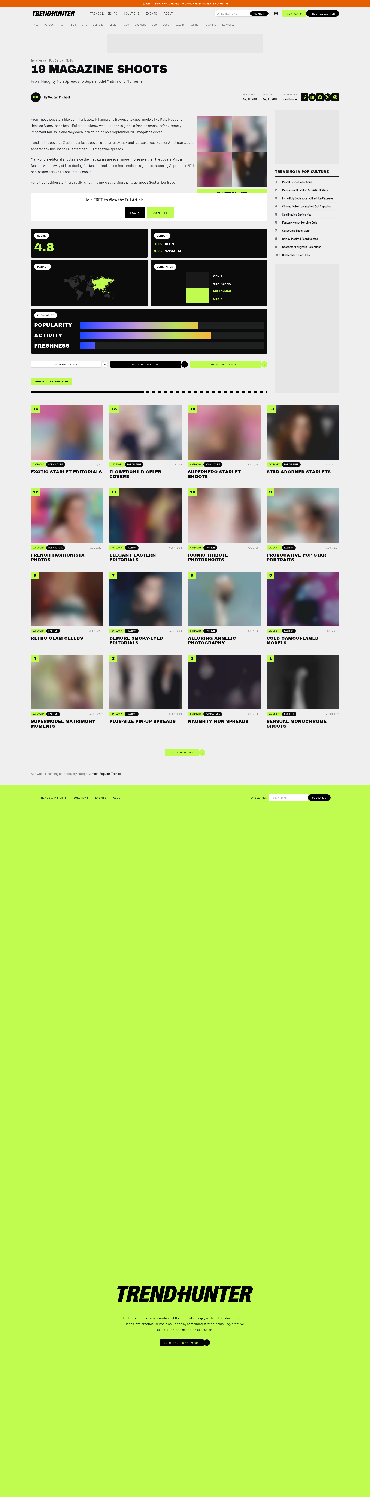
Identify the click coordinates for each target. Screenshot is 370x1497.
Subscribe (319, 797)
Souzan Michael (59, 97)
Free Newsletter (323, 13)
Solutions (131, 13)
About (168, 13)
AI (62, 24)
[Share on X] (327, 97)
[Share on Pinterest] (335, 97)
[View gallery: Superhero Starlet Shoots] (214, 169)
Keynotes (228, 24)
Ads (126, 24)
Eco (154, 24)
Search (259, 13)
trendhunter (289, 99)
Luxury (179, 24)
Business (140, 24)
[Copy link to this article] (304, 97)
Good (166, 24)
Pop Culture (56, 60)
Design (114, 24)
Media (69, 60)
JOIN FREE (160, 212)
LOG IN (135, 212)
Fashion (195, 24)
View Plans (294, 13)
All (36, 24)
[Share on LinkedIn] (312, 97)
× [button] (334, 3)
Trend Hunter (39, 60)
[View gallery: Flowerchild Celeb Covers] (249, 134)
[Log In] (276, 13)
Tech (73, 24)
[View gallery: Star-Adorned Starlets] (249, 169)
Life (84, 24)
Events (151, 13)
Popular (49, 24)
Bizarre (211, 24)
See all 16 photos (51, 381)
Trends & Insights (103, 13)
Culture (98, 24)
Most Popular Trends (106, 774)
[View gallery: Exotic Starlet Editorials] (214, 134)
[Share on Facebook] (320, 97)
